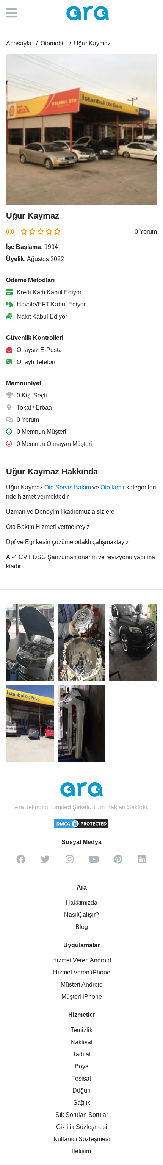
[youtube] (94, 862)
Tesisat (81, 1078)
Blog (81, 927)
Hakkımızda (81, 902)
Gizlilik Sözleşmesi (81, 1127)
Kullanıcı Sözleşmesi (81, 1139)
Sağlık (81, 1102)
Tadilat (82, 1054)
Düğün (81, 1090)
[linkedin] (142, 862)
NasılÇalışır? (81, 915)
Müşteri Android (82, 984)
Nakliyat (81, 1042)
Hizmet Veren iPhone (81, 972)
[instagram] (69, 862)
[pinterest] (118, 862)
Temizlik (81, 1030)
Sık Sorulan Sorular (81, 1115)
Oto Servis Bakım (67, 487)
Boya (82, 1066)
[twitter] (45, 862)
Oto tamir (112, 487)
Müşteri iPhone (81, 996)
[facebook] (21, 862)
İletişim (81, 1151)
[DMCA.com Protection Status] (81, 827)
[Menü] (15, 13)
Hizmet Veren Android (81, 960)
